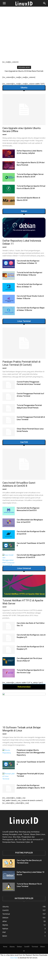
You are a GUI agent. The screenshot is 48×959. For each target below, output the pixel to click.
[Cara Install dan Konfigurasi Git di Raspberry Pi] (8, 649)
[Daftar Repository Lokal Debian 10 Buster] (8, 875)
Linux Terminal (24, 321)
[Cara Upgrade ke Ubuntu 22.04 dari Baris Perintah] (8, 165)
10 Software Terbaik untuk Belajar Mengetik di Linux (21, 729)
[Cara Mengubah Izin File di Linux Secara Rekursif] (8, 661)
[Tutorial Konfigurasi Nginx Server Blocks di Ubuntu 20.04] (8, 177)
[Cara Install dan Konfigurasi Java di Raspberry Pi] (8, 638)
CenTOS (24, 442)
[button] (44, 3)
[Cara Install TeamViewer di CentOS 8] (8, 546)
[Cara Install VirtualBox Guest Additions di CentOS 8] (24, 464)
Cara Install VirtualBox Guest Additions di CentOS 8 (18, 484)
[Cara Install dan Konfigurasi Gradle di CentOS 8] (8, 534)
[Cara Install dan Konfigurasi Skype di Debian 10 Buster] (8, 311)
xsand (4, 134)
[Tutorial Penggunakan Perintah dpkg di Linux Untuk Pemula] (8, 408)
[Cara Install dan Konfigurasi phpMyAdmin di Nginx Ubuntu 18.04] (8, 788)
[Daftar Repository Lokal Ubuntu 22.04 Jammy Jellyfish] (8, 154)
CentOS (26, 947)
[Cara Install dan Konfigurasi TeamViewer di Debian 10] (8, 264)
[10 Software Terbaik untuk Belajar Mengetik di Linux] (24, 708)
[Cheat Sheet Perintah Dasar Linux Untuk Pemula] (8, 432)
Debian (24, 211)
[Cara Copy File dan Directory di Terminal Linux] (8, 863)
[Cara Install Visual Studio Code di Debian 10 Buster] (8, 299)
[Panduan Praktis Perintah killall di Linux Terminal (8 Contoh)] (24, 343)
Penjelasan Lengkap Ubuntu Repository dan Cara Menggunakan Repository (31, 752)
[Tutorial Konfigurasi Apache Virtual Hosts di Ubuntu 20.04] (8, 189)
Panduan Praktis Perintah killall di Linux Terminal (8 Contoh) (21, 363)
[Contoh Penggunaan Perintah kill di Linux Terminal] (8, 420)
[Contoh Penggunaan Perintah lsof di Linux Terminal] (8, 396)
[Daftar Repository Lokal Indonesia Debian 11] (24, 228)
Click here (13, 958)
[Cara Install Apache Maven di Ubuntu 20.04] (8, 201)
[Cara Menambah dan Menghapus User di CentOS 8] (8, 522)
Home (5, 947)
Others (42, 947)
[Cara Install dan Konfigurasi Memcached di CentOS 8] (8, 511)
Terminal (35, 947)
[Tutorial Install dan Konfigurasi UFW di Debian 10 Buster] (8, 275)
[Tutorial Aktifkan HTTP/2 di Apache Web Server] (24, 586)
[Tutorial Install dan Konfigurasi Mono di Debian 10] (8, 287)
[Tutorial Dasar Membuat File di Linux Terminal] (8, 887)
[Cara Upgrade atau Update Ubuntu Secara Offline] (24, 109)
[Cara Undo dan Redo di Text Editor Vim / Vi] (8, 626)
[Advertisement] (24, 35)
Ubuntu (24, 88)
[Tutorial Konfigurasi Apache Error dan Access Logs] (8, 673)
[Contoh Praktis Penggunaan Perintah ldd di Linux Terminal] (8, 385)
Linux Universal (24, 568)
